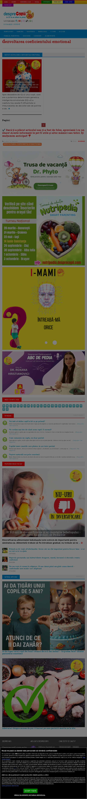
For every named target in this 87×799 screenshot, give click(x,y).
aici (15, 768)
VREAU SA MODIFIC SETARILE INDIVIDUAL (29, 795)
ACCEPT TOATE (30, 791)
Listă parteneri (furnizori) (10, 785)
